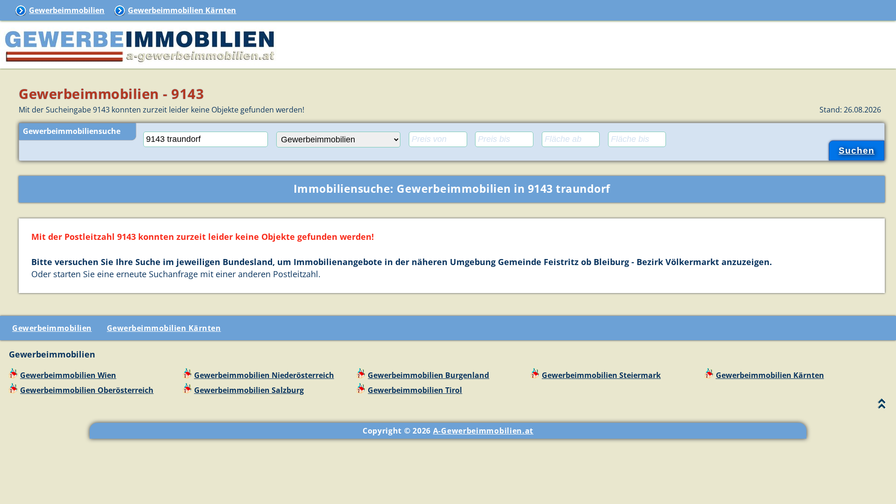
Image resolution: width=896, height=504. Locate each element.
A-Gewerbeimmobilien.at (483, 431)
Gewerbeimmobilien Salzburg (249, 390)
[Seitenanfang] (882, 406)
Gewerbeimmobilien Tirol (415, 390)
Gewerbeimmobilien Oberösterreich (87, 390)
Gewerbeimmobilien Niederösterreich (264, 375)
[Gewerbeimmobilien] (140, 63)
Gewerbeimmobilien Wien (68, 375)
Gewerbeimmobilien (67, 10)
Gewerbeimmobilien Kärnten (182, 10)
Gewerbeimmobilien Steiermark (601, 375)
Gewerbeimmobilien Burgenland (428, 375)
